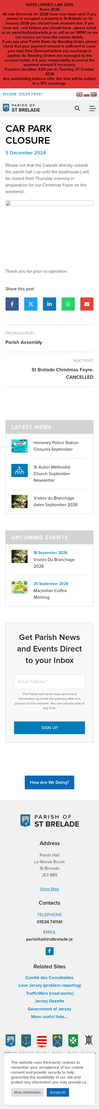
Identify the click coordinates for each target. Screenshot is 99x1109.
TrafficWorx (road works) (49, 993)
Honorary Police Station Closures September (56, 445)
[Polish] (86, 94)
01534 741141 (22, 94)
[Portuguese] (94, 94)
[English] (79, 94)
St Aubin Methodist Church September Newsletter (52, 473)
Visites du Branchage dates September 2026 (56, 501)
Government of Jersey (49, 1009)
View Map (49, 889)
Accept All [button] (58, 1092)
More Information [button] (27, 1092)
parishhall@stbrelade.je (49, 939)
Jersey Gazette (49, 1001)
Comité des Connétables (49, 977)
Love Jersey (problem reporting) (49, 985)
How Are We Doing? (49, 782)
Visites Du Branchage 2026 (54, 562)
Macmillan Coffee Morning (50, 593)
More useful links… (49, 1016)
